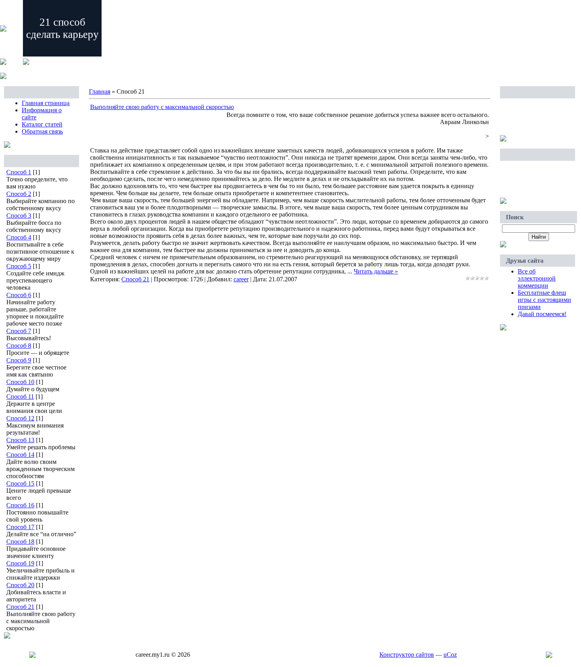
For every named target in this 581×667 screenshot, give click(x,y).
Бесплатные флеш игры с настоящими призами (544, 299)
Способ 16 (20, 505)
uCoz (450, 654)
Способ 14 (20, 454)
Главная (99, 91)
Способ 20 (20, 585)
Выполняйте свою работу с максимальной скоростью (162, 107)
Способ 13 (20, 440)
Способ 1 (18, 172)
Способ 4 (18, 237)
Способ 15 (20, 483)
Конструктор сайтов (406, 654)
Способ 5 (18, 266)
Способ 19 (20, 563)
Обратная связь (42, 131)
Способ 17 (20, 527)
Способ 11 (20, 396)
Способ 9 (18, 360)
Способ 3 (18, 215)
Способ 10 (20, 382)
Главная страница (46, 103)
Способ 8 (18, 345)
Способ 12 (20, 418)
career (241, 279)
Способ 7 (18, 331)
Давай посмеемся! (542, 314)
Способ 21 (20, 606)
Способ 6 (18, 295)
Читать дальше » (376, 271)
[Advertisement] (537, 117)
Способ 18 (20, 541)
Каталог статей (42, 124)
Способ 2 (18, 193)
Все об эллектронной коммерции (537, 278)
